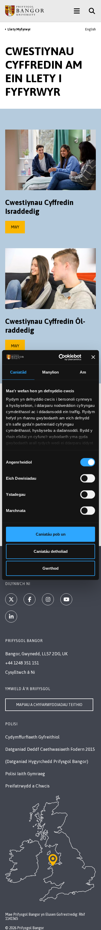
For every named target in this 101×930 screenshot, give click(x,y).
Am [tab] (83, 372)
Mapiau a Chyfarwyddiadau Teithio (49, 705)
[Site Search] (90, 11)
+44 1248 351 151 (22, 662)
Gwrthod (50, 568)
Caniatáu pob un (51, 534)
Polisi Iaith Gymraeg (25, 773)
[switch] (87, 478)
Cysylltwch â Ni (20, 672)
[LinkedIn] (11, 617)
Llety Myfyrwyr (19, 29)
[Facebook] (29, 599)
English (90, 29)
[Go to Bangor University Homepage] (24, 10)
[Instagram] (48, 599)
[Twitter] (11, 599)
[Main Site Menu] (77, 11)
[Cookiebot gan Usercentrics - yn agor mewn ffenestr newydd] (60, 357)
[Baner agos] (93, 357)
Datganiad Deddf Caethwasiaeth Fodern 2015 (50, 749)
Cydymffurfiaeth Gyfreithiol (32, 737)
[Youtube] (66, 599)
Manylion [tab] (50, 372)
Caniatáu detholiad (51, 551)
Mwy (15, 227)
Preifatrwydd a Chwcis (27, 785)
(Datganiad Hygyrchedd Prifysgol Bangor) (46, 761)
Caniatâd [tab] (18, 372)
